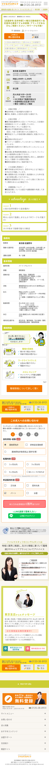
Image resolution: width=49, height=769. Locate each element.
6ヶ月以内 (13, 472)
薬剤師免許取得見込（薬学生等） (24, 451)
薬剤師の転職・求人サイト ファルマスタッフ (16, 9)
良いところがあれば (36, 472)
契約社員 (35, 485)
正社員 (13, 485)
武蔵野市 (46, 9)
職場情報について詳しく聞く (24, 388)
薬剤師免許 (13, 444)
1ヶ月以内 (13, 464)
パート (13, 493)
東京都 (37, 9)
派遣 (36, 493)
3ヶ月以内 (35, 464)
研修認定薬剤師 (36, 444)
